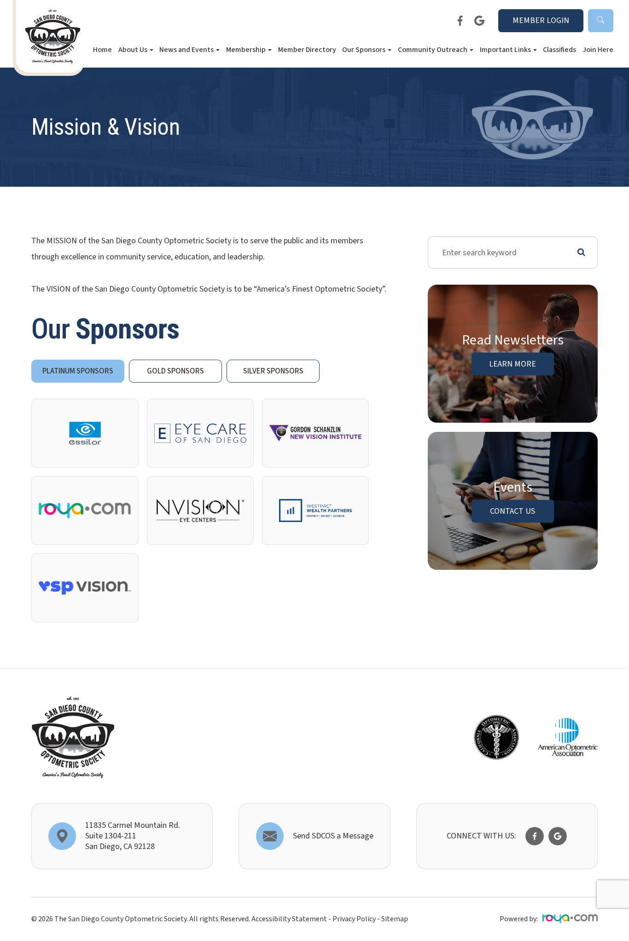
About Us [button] (132, 49)
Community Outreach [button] (432, 49)
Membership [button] (246, 49)
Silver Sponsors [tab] (273, 371)
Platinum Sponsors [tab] (77, 371)
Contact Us (512, 511)
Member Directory (307, 49)
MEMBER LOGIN (541, 20)
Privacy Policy (354, 919)
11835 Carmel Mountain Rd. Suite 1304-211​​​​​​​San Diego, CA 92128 (132, 836)
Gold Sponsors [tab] (175, 371)
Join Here (597, 49)
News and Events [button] (186, 49)
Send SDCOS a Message (333, 836)
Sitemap (394, 919)
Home (102, 49)
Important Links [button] (505, 49)
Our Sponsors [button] (363, 49)
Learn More (512, 364)
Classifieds (559, 49)
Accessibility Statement (289, 919)
